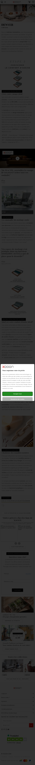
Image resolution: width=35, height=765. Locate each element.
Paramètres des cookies (17, 399)
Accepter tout (17, 394)
